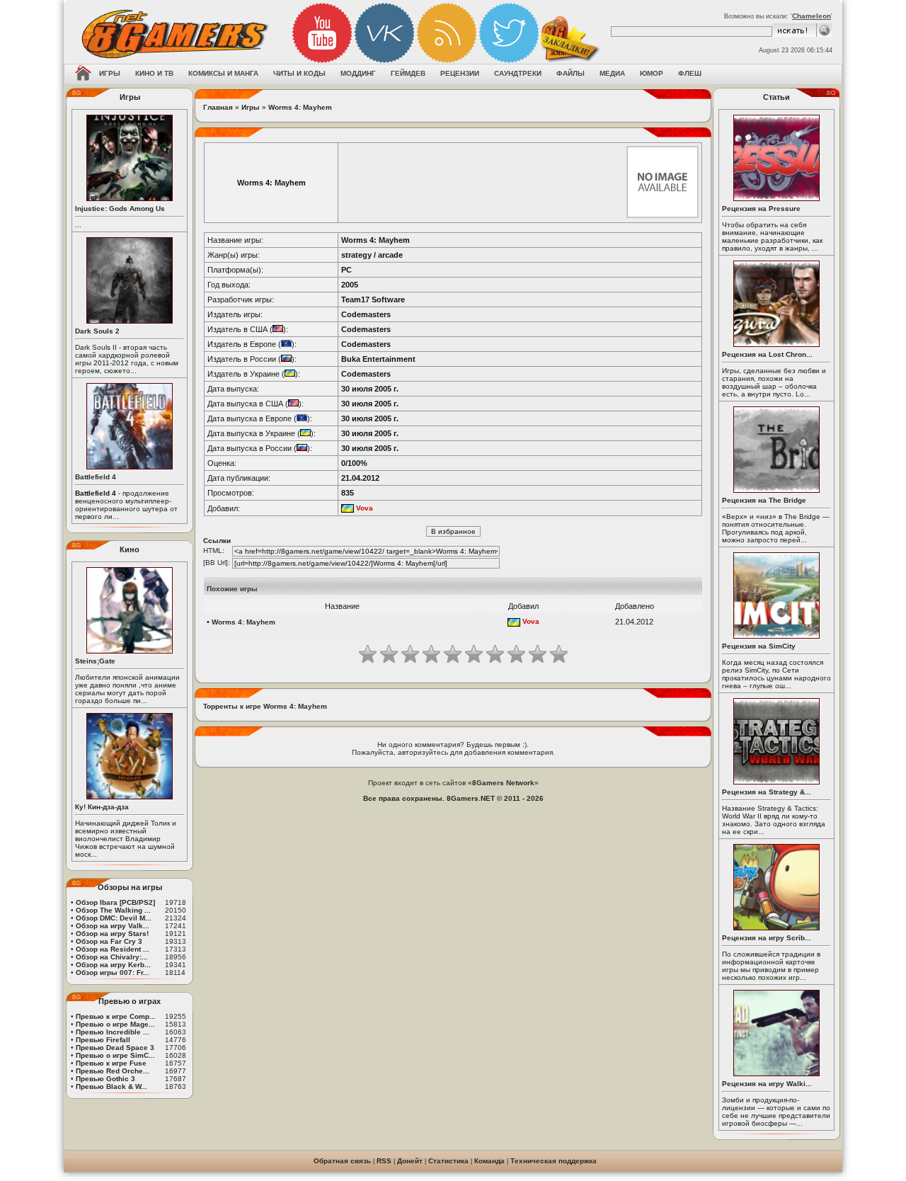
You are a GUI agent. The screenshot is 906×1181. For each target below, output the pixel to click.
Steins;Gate (95, 661)
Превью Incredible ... (112, 1032)
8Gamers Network (503, 783)
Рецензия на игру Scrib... (766, 938)
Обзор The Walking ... (113, 910)
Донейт (410, 1161)
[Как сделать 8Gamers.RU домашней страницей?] (83, 74)
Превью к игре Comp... (116, 1016)
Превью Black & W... (111, 1086)
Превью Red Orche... (112, 1071)
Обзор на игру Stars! (112, 933)
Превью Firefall (103, 1040)
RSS (384, 1161)
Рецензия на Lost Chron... (767, 354)
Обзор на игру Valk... (112, 926)
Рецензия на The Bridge (764, 500)
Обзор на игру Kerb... (113, 965)
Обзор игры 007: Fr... (112, 972)
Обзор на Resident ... (112, 949)
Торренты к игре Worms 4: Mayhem (265, 706)
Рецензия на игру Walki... (767, 1084)
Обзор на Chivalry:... (112, 957)
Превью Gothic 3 (105, 1079)
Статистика (448, 1161)
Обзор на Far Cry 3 (109, 941)
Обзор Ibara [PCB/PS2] (115, 902)
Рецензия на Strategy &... (766, 792)
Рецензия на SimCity (759, 646)
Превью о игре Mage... (115, 1024)
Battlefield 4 (95, 477)
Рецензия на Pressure (761, 208)
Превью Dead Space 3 (115, 1047)
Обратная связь (342, 1161)
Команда (489, 1161)
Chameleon (811, 16)
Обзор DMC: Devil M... (113, 918)
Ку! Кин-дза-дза (102, 807)
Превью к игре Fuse (111, 1063)
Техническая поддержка (553, 1161)
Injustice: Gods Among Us (120, 208)
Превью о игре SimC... (115, 1055)
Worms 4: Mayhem (300, 107)
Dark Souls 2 (97, 331)
